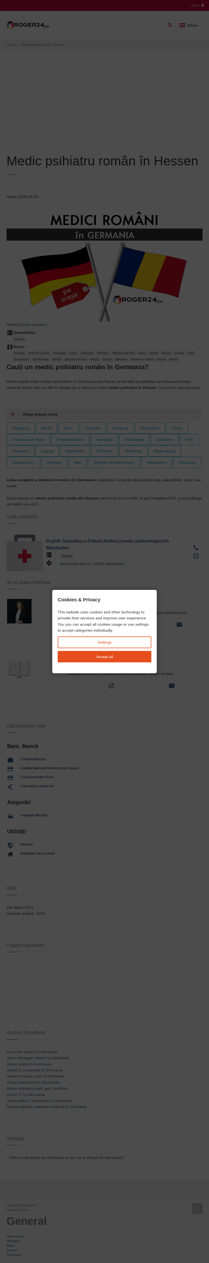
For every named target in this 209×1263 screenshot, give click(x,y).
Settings (105, 642)
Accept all (104, 656)
